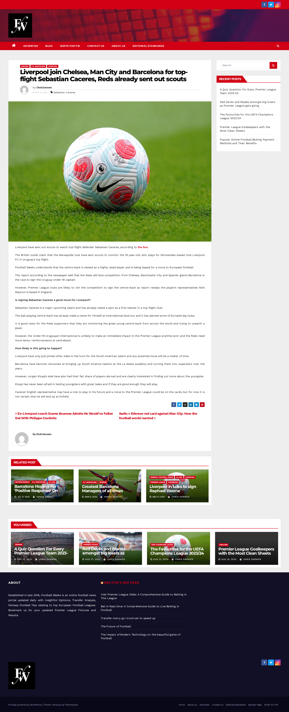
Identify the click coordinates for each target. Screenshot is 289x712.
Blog (49, 45)
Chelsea (25, 66)
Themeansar (71, 704)
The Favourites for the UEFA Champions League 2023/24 (177, 551)
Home (182, 704)
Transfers (173, 482)
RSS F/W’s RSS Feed (121, 583)
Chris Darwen (44, 87)
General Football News (162, 477)
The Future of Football (116, 626)
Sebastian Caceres (64, 92)
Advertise (30, 45)
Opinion (103, 482)
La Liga (52, 482)
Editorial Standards (148, 45)
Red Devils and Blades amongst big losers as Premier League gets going (108, 553)
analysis (223, 545)
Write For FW (70, 45)
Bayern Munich (22, 482)
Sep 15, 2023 (24, 559)
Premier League (158, 482)
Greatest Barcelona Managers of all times (102, 488)
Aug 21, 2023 (92, 559)
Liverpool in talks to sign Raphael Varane (173, 488)
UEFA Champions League (162, 545)
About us (118, 45)
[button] (278, 45)
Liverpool (52, 66)
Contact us (95, 45)
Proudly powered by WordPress (25, 704)
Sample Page (255, 704)
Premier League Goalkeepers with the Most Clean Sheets (246, 551)
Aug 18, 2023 (228, 559)
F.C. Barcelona (38, 66)
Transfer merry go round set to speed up (128, 618)
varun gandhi (45, 497)
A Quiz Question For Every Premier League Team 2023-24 (41, 553)
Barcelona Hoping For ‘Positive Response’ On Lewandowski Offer (36, 490)
